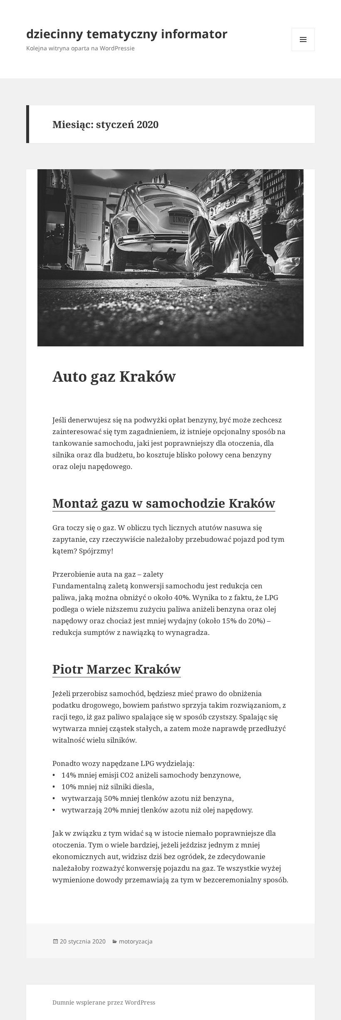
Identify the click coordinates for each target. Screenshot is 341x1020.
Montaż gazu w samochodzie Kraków (163, 503)
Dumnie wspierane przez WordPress (103, 1002)
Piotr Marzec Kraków (116, 669)
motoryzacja (136, 941)
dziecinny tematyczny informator (126, 33)
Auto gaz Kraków (114, 376)
